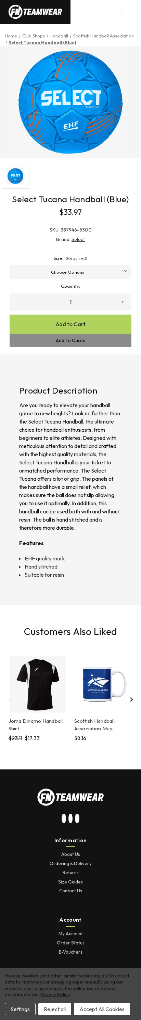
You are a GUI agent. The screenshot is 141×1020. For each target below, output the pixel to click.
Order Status (71, 942)
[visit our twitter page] (70, 818)
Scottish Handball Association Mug (94, 725)
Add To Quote (71, 340)
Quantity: (70, 286)
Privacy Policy (54, 994)
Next (131, 699)
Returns (71, 872)
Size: (71, 258)
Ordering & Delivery (71, 863)
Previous (9, 699)
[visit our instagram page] (64, 818)
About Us (70, 854)
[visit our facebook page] (77, 818)
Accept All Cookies (102, 1009)
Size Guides (70, 881)
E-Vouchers (70, 952)
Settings (20, 1009)
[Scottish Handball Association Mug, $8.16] (103, 684)
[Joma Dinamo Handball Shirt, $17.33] (38, 684)
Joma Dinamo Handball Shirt (36, 725)
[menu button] (126, 12)
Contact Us (70, 890)
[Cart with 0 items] (136, 12)
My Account (71, 933)
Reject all (55, 1009)
